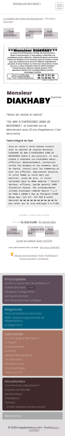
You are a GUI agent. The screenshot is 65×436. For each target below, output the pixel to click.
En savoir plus (47, 222)
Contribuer (43, 258)
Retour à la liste (34, 33)
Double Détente (14, 346)
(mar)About (12, 398)
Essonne (56, 97)
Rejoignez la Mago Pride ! (20, 292)
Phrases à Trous (14, 364)
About (55, 427)
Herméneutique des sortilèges (23, 300)
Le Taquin (10, 342)
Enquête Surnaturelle (17, 390)
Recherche (13, 416)
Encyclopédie (15, 279)
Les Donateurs (13, 394)
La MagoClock (13, 325)
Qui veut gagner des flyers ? (22, 338)
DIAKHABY (28, 100)
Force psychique (15, 368)
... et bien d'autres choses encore (25, 407)
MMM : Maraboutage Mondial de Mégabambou (24, 319)
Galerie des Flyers (19, 287)
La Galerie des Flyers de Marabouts (23, 18)
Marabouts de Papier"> (27, 3)
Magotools (13, 309)
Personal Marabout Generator (23, 313)
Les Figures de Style (16, 296)
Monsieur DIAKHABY (49, 247)
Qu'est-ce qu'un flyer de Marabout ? (27, 283)
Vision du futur (13, 372)
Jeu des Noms (13, 359)
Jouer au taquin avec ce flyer (34, 241)
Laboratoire (14, 334)
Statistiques (51, 255)
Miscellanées (15, 381)
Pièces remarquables (25, 255)
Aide (41, 255)
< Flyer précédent (10, 33)
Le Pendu (10, 351)
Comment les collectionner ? (22, 385)
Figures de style (28, 258)
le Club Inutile (29, 222)
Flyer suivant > (49, 33)
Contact (10, 402)
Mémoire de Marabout (18, 355)
